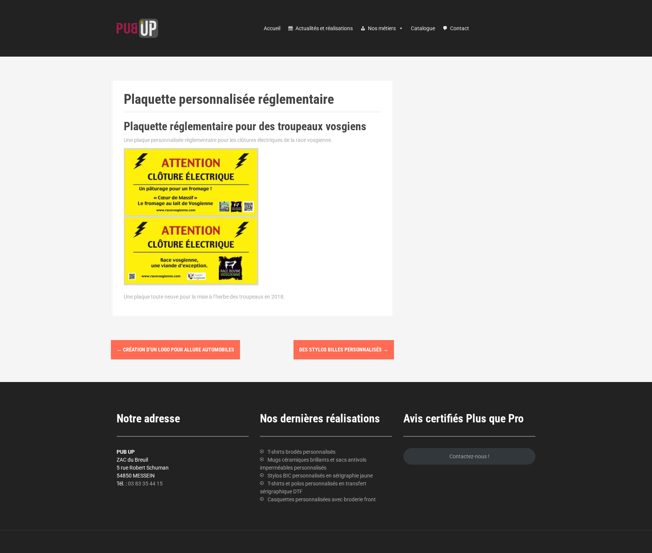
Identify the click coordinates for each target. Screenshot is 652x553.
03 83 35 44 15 (145, 484)
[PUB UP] (137, 28)
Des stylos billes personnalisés (343, 350)
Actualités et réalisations (324, 28)
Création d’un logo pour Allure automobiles (175, 350)
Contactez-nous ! (469, 456)
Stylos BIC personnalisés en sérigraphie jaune (320, 476)
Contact (459, 28)
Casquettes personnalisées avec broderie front (322, 499)
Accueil (272, 28)
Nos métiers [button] (382, 28)
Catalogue (423, 28)
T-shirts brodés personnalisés (301, 452)
